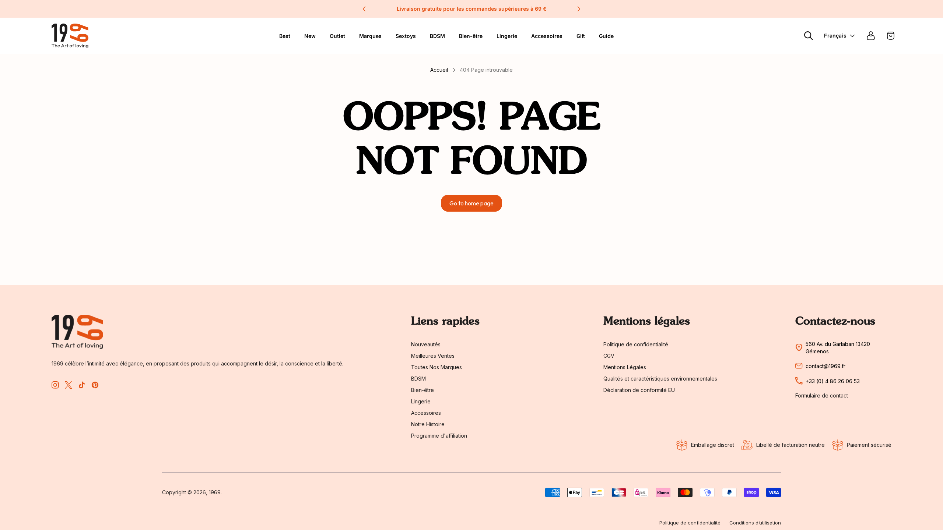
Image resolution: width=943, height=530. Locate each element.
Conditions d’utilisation (755, 523)
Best (284, 36)
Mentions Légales (624, 367)
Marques (370, 36)
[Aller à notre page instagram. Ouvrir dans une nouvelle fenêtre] (55, 385)
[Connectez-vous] (870, 35)
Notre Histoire (428, 424)
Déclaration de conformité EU (639, 390)
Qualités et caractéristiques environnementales (660, 378)
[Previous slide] (364, 9)
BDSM (437, 36)
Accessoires (546, 36)
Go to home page (471, 203)
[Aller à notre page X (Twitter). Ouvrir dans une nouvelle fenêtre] (68, 385)
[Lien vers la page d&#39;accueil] (77, 332)
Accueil (439, 70)
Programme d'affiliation (439, 435)
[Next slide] (578, 9)
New (310, 36)
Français (835, 35)
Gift (580, 36)
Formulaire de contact (821, 396)
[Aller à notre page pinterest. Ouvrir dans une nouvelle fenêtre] (95, 385)
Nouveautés (426, 344)
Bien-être (471, 36)
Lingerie (507, 36)
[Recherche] (808, 35)
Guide (606, 36)
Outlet (337, 36)
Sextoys (406, 36)
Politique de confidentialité (635, 344)
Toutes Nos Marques (436, 367)
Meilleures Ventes (433, 356)
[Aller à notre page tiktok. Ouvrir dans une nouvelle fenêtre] (81, 385)
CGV (608, 356)
